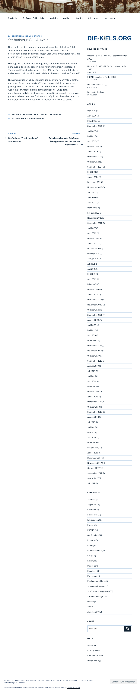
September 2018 (94, 412)
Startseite (13, 18)
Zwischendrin (93, 612)
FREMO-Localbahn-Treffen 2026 (101, 77)
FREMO (15, 115)
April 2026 (92, 116)
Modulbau (56, 115)
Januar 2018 (92, 453)
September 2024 (94, 167)
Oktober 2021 (93, 253)
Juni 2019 (91, 376)
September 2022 (94, 223)
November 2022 (94, 218)
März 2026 (92, 121)
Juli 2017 (91, 483)
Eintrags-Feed (93, 650)
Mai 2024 (91, 172)
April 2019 (91, 381)
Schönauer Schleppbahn (33, 18)
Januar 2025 (92, 151)
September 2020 (95, 315)
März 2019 (92, 386)
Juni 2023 (91, 197)
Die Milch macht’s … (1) (97, 84)
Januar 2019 (92, 396)
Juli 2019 (91, 371)
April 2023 (92, 202)
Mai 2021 (91, 274)
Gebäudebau (93, 535)
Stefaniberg (19, 118)
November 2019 (94, 350)
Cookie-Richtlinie (73, 688)
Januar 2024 (92, 177)
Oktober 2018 (93, 407)
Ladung (90, 545)
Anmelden (91, 645)
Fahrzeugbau (93, 520)
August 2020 (93, 320)
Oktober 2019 (93, 356)
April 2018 (91, 437)
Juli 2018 (91, 422)
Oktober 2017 (93, 468)
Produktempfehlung (96, 581)
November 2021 (94, 248)
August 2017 (93, 478)
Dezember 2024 (94, 156)
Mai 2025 (91, 136)
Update (90, 601)
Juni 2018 (91, 427)
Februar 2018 (93, 447)
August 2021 (93, 259)
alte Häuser (92, 515)
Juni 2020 (91, 325)
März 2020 (92, 340)
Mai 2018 (91, 432)
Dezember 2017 (94, 458)
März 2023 (92, 207)
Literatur (79, 18)
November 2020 (94, 305)
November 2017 (94, 463)
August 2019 (93, 366)
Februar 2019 (93, 391)
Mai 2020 (91, 330)
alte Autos (91, 509)
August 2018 (93, 417)
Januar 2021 (92, 294)
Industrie (91, 540)
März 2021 (92, 284)
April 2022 (91, 233)
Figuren (90, 525)
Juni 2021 (91, 269)
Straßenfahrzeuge (95, 596)
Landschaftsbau (30, 115)
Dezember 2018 (94, 401)
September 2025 (94, 126)
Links (89, 556)
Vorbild (66, 18)
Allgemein (92, 18)
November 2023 (94, 187)
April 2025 (92, 141)
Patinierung (92, 576)
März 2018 (92, 442)
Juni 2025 (91, 131)
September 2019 (94, 361)
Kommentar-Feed (95, 655)
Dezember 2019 (94, 345)
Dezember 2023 (94, 182)
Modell (53, 18)
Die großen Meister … (96, 92)
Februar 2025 (93, 146)
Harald (38, 36)
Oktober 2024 (93, 162)
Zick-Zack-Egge (35, 118)
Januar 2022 (92, 243)
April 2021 (91, 279)
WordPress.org (93, 661)
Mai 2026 (91, 111)
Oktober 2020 (93, 310)
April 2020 (92, 335)
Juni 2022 (91, 228)
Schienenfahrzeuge (95, 586)
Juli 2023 (91, 192)
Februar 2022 (93, 238)
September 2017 (94, 473)
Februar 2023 (93, 213)
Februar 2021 (93, 289)
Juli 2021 (91, 264)
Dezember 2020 (94, 299)
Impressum (110, 18)
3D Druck (91, 499)
